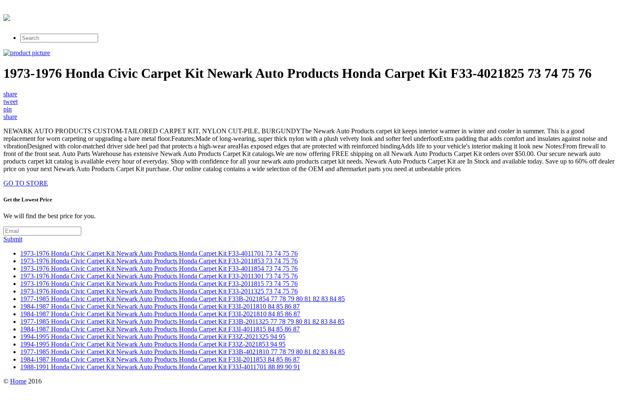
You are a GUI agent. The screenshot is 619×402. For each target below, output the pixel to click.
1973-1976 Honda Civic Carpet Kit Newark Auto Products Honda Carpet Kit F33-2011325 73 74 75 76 (159, 291)
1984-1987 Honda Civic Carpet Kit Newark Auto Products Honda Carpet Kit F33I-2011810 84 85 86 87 (160, 306)
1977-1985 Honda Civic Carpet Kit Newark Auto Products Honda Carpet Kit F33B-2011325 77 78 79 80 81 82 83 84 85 (182, 321)
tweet (10, 101)
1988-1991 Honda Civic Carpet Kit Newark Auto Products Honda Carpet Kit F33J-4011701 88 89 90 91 (160, 366)
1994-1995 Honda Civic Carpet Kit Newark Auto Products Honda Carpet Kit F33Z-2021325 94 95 (152, 336)
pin (7, 109)
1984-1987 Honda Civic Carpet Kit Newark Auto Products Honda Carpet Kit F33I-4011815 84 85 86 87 (160, 329)
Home (18, 381)
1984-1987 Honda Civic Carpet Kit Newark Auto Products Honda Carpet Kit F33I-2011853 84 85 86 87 (160, 359)
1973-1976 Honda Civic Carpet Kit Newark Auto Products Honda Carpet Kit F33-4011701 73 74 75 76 (159, 253)
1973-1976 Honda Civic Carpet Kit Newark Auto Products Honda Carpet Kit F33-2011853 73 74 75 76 (159, 260)
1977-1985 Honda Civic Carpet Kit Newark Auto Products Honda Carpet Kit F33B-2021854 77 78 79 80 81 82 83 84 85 (182, 298)
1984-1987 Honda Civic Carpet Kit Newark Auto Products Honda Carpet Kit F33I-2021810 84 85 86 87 (160, 313)
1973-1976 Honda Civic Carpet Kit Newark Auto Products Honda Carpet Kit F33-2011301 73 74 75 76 (159, 276)
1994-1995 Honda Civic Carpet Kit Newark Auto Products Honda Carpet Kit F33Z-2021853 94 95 (152, 344)
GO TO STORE (25, 183)
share (10, 94)
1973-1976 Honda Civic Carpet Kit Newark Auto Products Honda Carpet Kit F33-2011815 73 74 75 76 (159, 283)
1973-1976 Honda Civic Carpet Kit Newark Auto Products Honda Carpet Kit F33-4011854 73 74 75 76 (159, 268)
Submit (12, 239)
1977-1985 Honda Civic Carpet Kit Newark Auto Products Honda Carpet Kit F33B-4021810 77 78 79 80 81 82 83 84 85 (182, 351)
